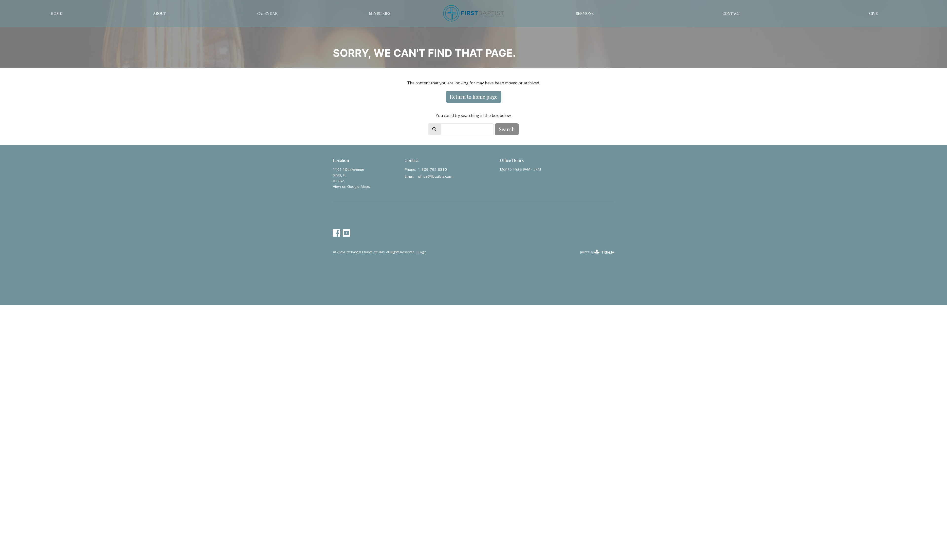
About (159, 13)
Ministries (379, 13)
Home (56, 13)
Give (873, 13)
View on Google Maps (351, 186)
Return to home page (473, 96)
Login (422, 252)
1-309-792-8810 (432, 169)
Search (507, 129)
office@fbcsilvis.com (435, 176)
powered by (594, 256)
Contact (731, 13)
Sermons (585, 13)
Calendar (267, 13)
